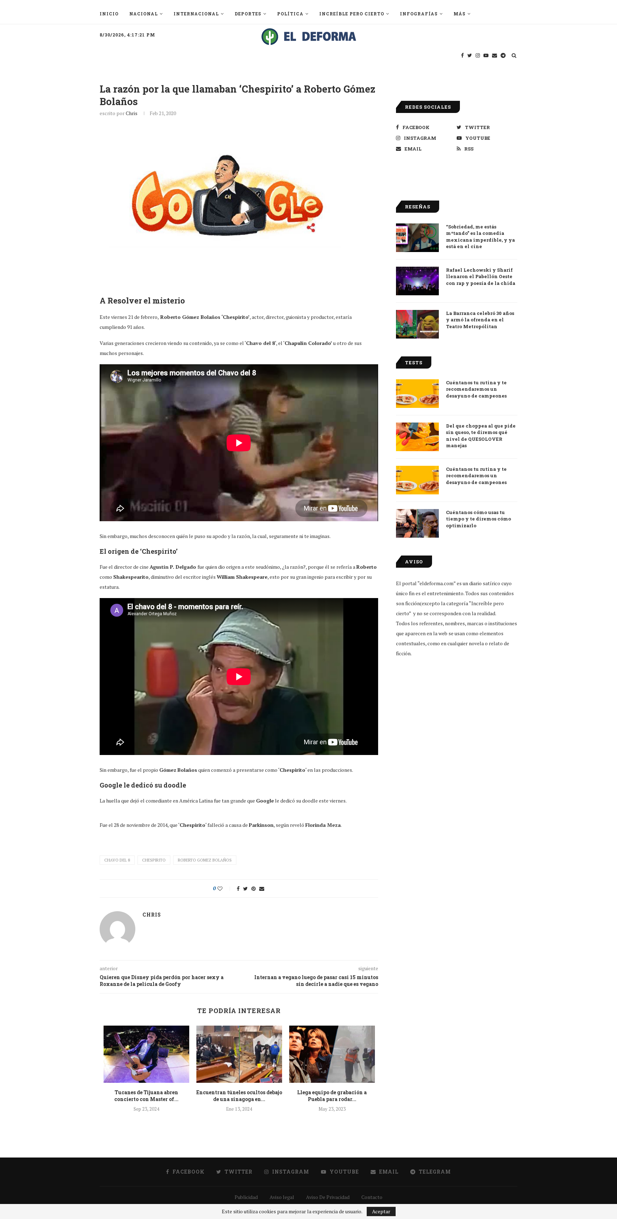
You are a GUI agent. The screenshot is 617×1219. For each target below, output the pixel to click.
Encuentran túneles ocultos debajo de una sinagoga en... (239, 1096)
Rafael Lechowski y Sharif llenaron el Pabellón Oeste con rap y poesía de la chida (480, 276)
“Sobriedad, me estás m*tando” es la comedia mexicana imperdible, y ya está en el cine (480, 236)
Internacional (196, 13)
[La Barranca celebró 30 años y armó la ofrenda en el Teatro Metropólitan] (417, 324)
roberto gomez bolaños (205, 860)
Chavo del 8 (117, 860)
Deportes (248, 13)
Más (459, 13)
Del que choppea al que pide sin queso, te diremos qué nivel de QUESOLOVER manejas (481, 436)
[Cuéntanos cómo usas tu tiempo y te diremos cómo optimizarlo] (417, 523)
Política (290, 13)
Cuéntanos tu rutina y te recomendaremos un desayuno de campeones (476, 389)
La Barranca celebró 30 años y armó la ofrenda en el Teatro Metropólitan (480, 319)
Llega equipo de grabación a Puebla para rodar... (332, 1096)
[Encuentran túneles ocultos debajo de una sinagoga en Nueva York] (239, 1054)
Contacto (371, 1197)
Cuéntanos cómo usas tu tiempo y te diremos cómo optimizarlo (478, 518)
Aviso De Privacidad (328, 1197)
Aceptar (381, 1211)
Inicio (109, 13)
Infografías (419, 13)
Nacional (143, 13)
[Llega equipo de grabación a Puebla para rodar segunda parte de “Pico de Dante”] (332, 1054)
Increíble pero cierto (351, 13)
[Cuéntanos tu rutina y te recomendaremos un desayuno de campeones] (417, 393)
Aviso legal (282, 1197)
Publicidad (246, 1197)
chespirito (154, 860)
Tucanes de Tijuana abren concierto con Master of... (146, 1096)
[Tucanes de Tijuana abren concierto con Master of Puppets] (146, 1054)
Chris (131, 113)
